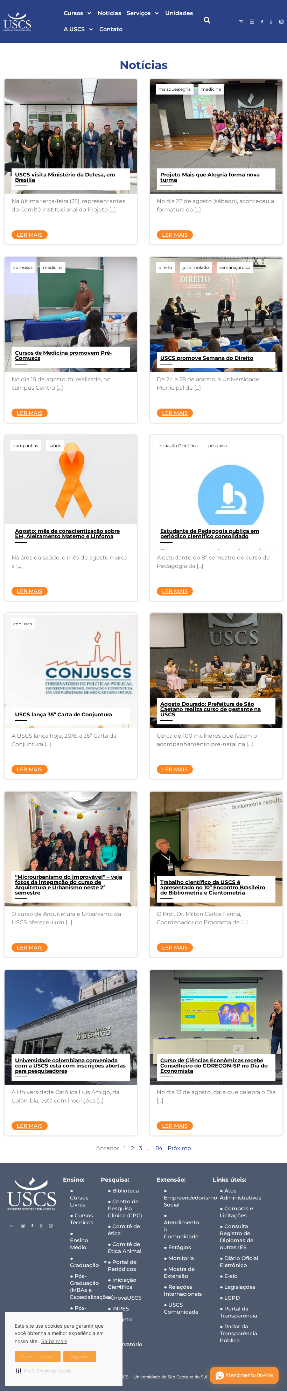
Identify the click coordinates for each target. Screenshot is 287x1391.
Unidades (179, 13)
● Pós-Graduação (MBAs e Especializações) (82, 1286)
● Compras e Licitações (236, 1212)
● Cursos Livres (79, 1197)
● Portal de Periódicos (122, 1265)
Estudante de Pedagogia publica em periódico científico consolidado (209, 534)
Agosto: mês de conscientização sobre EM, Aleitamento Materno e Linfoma (67, 534)
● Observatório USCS (125, 1344)
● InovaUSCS (124, 1297)
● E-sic (228, 1276)
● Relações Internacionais (183, 1290)
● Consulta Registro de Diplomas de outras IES (236, 1237)
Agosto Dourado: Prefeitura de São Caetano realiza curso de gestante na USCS (210, 709)
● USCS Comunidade (181, 1308)
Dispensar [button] (79, 1356)
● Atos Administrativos (240, 1194)
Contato (110, 29)
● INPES (118, 1308)
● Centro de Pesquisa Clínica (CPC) (125, 1208)
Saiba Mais (54, 1341)
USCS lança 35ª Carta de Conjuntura (63, 714)
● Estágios (177, 1247)
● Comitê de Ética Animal (124, 1247)
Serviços (138, 13)
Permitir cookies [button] (38, 1356)
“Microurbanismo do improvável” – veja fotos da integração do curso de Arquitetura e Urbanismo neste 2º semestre (68, 885)
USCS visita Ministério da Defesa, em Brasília (65, 177)
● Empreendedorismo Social (185, 1197)
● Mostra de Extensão (179, 1272)
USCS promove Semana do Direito (206, 358)
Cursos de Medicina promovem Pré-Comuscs (63, 355)
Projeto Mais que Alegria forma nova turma (210, 177)
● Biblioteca (123, 1190)
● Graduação (82, 1261)
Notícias (109, 13)
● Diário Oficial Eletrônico (239, 1261)
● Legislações (237, 1287)
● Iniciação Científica (122, 1283)
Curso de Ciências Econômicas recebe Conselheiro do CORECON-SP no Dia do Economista (214, 1065)
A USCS (74, 29)
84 (159, 1148)
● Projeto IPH (120, 1323)
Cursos (73, 13)
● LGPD (230, 1297)
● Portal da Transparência (238, 1312)
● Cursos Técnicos (81, 1219)
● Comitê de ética (124, 1230)
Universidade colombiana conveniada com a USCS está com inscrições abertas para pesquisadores (70, 1065)
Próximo (179, 1148)
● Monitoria (179, 1258)
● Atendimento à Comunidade (181, 1226)
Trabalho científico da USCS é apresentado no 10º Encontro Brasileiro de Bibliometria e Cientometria (212, 887)
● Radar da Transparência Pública (238, 1333)
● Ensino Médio (79, 1240)
